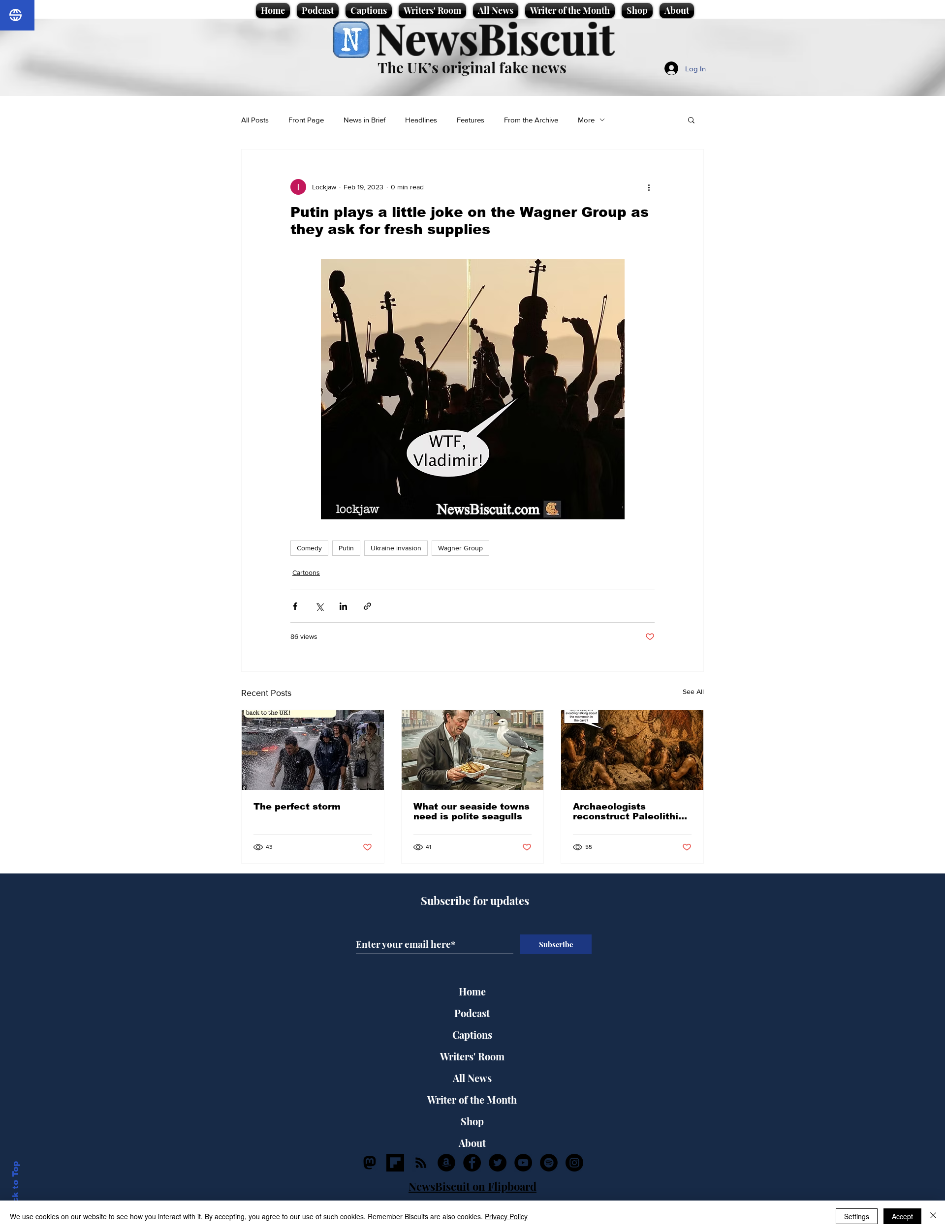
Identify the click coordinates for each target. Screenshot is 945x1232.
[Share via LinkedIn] (343, 606)
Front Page (306, 120)
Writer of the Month (472, 1099)
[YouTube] (523, 1163)
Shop (472, 1121)
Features (470, 120)
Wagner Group (460, 548)
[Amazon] (446, 1163)
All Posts (255, 120)
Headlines (421, 120)
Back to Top (15, 1188)
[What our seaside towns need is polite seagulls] (473, 750)
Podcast (472, 1013)
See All (693, 691)
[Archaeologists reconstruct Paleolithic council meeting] (632, 750)
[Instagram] (574, 1163)
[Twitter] (497, 1163)
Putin (346, 548)
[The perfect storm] (313, 750)
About (472, 1142)
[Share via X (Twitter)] (319, 606)
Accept (902, 1216)
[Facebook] (472, 1163)
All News (472, 1077)
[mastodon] (369, 1163)
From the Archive (531, 120)
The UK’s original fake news (472, 67)
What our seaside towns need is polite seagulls (471, 811)
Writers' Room (472, 1056)
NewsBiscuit (495, 37)
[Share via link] (367, 606)
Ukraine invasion (396, 548)
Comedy (309, 548)
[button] (691, 119)
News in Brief (364, 120)
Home (472, 991)
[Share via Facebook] (295, 606)
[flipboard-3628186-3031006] (395, 1163)
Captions (472, 1034)
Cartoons (306, 572)
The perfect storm (297, 806)
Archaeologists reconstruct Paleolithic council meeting (628, 811)
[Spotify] (549, 1163)
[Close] (933, 1216)
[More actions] (649, 187)
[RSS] (421, 1163)
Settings (856, 1216)
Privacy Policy (506, 1216)
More (586, 120)
